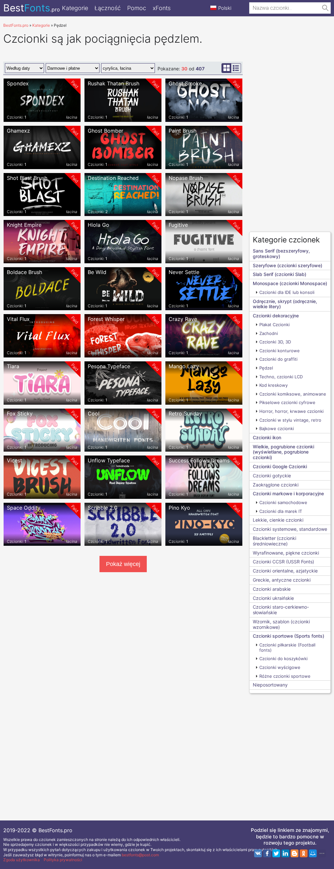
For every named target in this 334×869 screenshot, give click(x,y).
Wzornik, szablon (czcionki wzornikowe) (281, 624)
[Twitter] (276, 853)
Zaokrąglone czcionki (275, 484)
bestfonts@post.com (140, 854)
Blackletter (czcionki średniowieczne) (274, 540)
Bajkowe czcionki (276, 428)
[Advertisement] (290, 129)
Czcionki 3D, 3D (275, 341)
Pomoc (136, 8)
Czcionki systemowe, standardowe (290, 529)
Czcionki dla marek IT (280, 511)
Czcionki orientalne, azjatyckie (285, 570)
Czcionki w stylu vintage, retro (290, 420)
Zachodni (268, 333)
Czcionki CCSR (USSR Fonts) (283, 561)
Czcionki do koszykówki (283, 658)
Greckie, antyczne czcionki (282, 580)
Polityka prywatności (63, 859)
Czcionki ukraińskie (273, 598)
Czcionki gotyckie (272, 475)
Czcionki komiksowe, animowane (292, 394)
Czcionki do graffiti (278, 359)
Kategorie (75, 8)
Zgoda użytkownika (21, 859)
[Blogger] (294, 853)
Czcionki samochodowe (283, 502)
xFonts (162, 8)
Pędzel (266, 367)
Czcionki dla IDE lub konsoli (286, 292)
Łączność (108, 8)
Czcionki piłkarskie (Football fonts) (287, 647)
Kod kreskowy (273, 385)
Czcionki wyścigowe (279, 667)
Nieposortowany (270, 685)
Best (31, 8)
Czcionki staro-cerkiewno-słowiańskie (281, 609)
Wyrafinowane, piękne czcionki (286, 553)
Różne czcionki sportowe (285, 676)
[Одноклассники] (304, 853)
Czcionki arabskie (272, 589)
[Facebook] (267, 853)
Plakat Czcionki (274, 324)
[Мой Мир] (313, 853)
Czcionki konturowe (279, 350)
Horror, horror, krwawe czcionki (291, 411)
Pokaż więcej (123, 564)
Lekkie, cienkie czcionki (278, 520)
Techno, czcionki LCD (281, 376)
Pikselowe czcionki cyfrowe (287, 402)
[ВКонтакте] (258, 853)
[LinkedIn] (285, 853)
